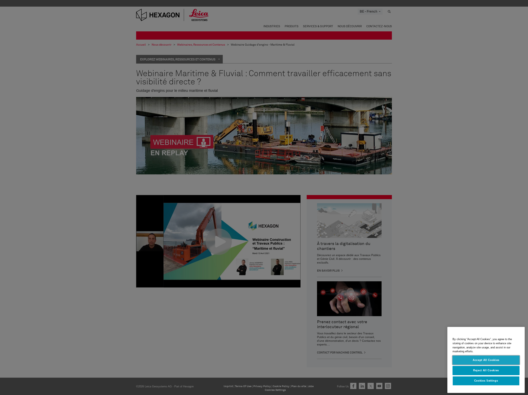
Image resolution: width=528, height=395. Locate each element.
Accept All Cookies (486, 360)
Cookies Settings (486, 380)
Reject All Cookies (486, 370)
